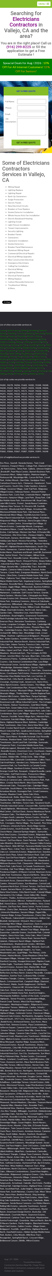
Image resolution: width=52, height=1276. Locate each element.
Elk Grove (40, 359)
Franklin (18, 347)
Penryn (12, 356)
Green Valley (14, 353)
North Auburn (13, 330)
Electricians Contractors (25, 22)
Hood (19, 356)
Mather (19, 342)
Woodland (33, 330)
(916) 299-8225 (18, 47)
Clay (14, 339)
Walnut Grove (40, 356)
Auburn (34, 371)
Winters (9, 368)
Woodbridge (5, 339)
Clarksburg (5, 345)
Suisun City (29, 350)
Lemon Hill (37, 342)
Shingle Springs (29, 347)
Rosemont (21, 339)
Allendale (18, 371)
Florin (44, 342)
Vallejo (3, 373)
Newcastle (39, 333)
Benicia (11, 359)
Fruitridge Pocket (23, 362)
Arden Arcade (33, 339)
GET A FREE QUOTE (26, 142)
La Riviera (27, 342)
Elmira (25, 356)
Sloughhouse (27, 353)
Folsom (20, 350)
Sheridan (12, 333)
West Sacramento (8, 350)
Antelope (4, 356)
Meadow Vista (40, 353)
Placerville (21, 336)
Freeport (12, 336)
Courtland (32, 345)
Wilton (26, 373)
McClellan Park (6, 371)
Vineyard (42, 371)
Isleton (33, 368)
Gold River (18, 365)
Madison (30, 333)
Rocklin (46, 362)
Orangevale (30, 359)
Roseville (10, 347)
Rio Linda (20, 359)
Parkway (14, 345)
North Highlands (21, 368)
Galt (31, 356)
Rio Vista (18, 373)
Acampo (3, 359)
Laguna (26, 371)
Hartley (41, 373)
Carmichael (37, 365)
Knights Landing (7, 342)
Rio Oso (40, 368)
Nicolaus (27, 365)
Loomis (3, 330)
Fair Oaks (23, 345)
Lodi (49, 371)
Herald (10, 373)
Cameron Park (6, 365)
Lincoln (11, 362)
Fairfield (24, 330)
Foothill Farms (43, 347)
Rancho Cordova (34, 336)
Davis (2, 368)
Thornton (20, 333)
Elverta (41, 345)
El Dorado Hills (41, 350)
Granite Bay (37, 362)
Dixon (43, 339)
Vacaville (4, 353)
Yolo (45, 365)
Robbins (33, 373)
